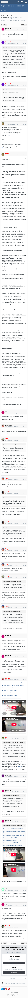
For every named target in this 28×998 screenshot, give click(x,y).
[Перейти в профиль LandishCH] (2, 29)
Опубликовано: (12, 29)
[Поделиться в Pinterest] (9, 989)
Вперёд (22, 24)
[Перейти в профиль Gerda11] (2, 926)
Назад (4, 24)
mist (6, 889)
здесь (8, 135)
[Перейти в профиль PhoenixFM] (2, 42)
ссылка (20, 766)
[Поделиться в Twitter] (2, 989)
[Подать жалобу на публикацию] (23, 29)
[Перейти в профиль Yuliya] (2, 478)
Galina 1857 (6, 17)
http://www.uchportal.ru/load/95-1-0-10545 (11, 692)
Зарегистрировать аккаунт (14, 962)
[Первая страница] (1, 25)
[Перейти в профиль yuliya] (2, 412)
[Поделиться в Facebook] (4, 989)
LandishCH (8, 28)
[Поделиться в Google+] (6, 989)
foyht (6, 904)
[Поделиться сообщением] (25, 29)
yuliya (6, 411)
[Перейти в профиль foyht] (2, 904)
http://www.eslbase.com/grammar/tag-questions (12, 687)
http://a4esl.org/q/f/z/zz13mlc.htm (9, 690)
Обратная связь (14, 992)
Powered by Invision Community (14, 995)
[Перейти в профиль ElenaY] (2, 123)
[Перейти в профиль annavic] (2, 492)
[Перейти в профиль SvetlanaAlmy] (2, 425)
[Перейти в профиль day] (2, 738)
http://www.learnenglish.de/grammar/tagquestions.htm (13, 685)
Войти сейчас (14, 972)
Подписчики (12, 978)
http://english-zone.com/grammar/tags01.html (12, 682)
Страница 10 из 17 (14, 24)
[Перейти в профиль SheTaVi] (2, 678)
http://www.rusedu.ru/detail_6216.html (10, 695)
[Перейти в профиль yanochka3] (2, 775)
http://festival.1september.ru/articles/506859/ (11, 698)
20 (25, 978)
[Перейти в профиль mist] (2, 889)
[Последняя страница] (26, 25)
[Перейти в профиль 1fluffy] (2, 439)
